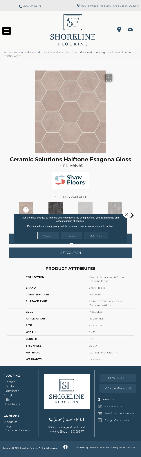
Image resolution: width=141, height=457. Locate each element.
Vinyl (8, 395)
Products (39, 52)
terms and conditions (80, 226)
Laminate (11, 391)
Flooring (19, 52)
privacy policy (52, 226)
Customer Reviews (17, 430)
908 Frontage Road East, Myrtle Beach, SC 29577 (110, 5)
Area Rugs (12, 404)
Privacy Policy (118, 448)
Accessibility (82, 447)
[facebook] (65, 447)
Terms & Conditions (99, 448)
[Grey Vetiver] (115, 210)
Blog (7, 426)
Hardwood (12, 386)
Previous (9, 210)
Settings (95, 235)
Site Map (130, 448)
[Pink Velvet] (26, 210)
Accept (48, 235)
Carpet (9, 382)
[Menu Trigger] (6, 31)
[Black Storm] (55, 210)
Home (8, 52)
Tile (29, 52)
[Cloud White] (85, 210)
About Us (10, 422)
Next (132, 210)
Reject (71, 235)
